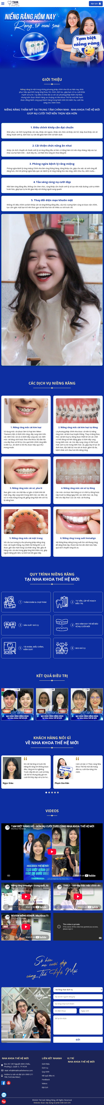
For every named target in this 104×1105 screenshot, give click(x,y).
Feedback (46, 1079)
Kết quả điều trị (48, 1075)
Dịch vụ (45, 1068)
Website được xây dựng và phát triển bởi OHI (52, 1102)
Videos (44, 1083)
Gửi (78, 1039)
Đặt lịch (45, 1087)
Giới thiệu (46, 1064)
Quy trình (45, 1072)
